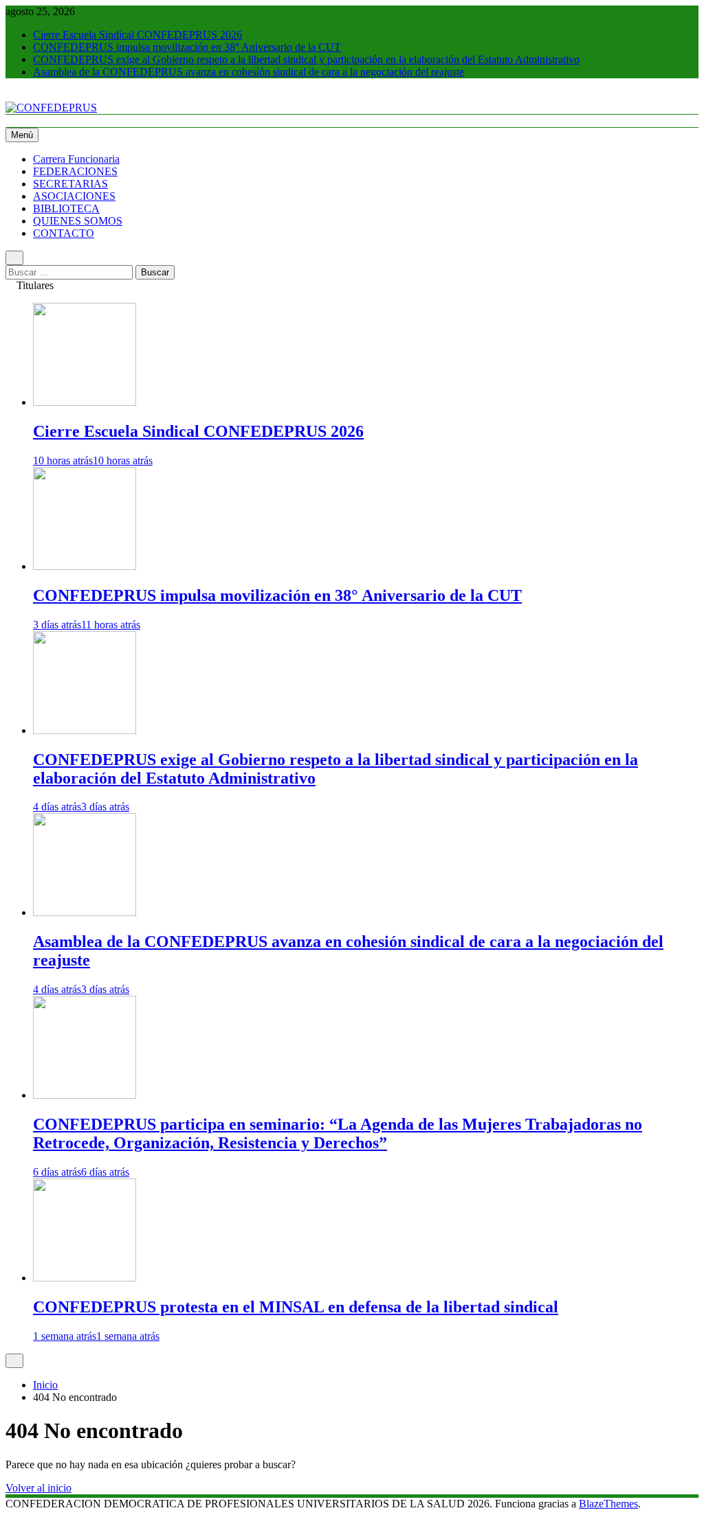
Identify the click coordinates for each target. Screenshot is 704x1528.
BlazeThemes (608, 1503)
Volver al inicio (39, 1488)
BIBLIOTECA (66, 208)
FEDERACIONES (75, 171)
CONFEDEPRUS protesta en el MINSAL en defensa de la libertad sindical (295, 1307)
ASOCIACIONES (74, 196)
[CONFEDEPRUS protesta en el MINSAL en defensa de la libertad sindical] (84, 1278)
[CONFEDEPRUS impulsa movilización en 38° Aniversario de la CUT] (84, 566)
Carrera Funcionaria (76, 159)
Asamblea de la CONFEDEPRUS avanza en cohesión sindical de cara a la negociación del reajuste (248, 72)
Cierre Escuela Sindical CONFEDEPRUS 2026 (137, 35)
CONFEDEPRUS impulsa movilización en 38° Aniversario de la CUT (187, 47)
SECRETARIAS (70, 184)
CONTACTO (63, 233)
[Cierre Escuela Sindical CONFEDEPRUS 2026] (84, 402)
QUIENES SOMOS (77, 221)
